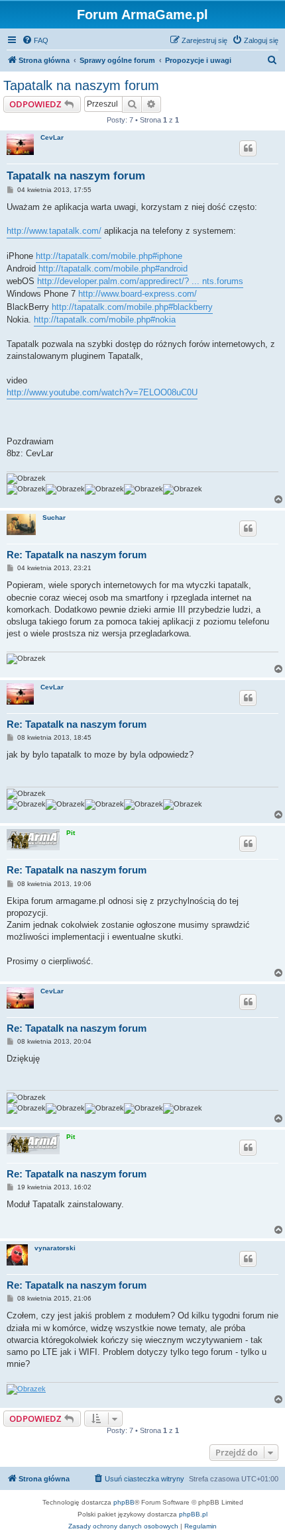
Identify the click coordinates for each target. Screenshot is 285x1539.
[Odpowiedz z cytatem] (247, 148)
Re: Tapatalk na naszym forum (76, 554)
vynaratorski (55, 1248)
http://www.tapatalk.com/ (54, 231)
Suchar (54, 517)
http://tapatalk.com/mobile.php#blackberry (132, 307)
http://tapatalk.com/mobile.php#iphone (109, 256)
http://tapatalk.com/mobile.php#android (113, 268)
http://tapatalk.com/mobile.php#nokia (105, 319)
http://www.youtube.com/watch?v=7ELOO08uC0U (102, 392)
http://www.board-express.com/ (137, 294)
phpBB (124, 1502)
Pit (70, 832)
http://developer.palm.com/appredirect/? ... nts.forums (140, 281)
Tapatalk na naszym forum (81, 85)
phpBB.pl (193, 1514)
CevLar (52, 137)
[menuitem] (35, 40)
